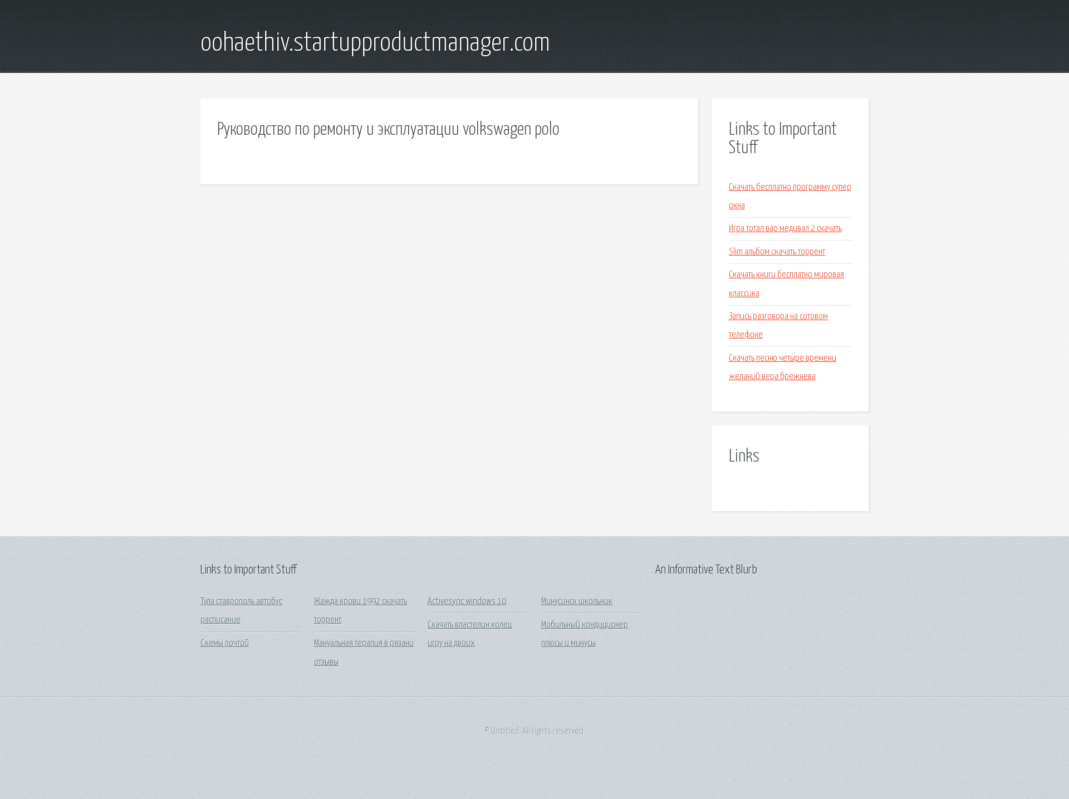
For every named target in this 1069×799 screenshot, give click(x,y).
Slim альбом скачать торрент (777, 252)
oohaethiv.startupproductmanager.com (375, 43)
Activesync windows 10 (467, 601)
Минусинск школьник (576, 601)
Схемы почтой (224, 643)
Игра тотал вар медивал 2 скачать (785, 228)
